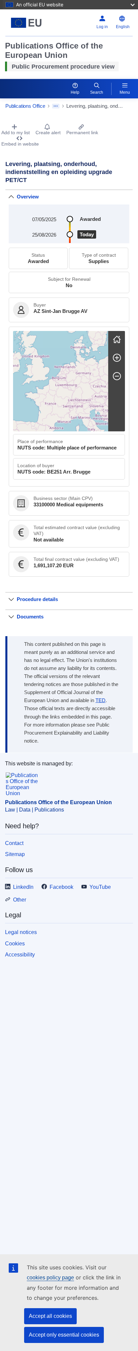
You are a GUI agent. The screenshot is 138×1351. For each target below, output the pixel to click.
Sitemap (15, 854)
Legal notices (21, 932)
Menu (125, 92)
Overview (28, 196)
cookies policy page (50, 1277)
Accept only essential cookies (64, 1335)
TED (100, 700)
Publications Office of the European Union (58, 802)
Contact (14, 843)
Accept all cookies (50, 1316)
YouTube (100, 887)
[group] (60, 381)
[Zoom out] (117, 376)
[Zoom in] (117, 357)
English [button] (123, 26)
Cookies (15, 943)
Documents (30, 616)
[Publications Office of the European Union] (28, 23)
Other (19, 900)
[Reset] (117, 339)
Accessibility (20, 954)
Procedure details (37, 599)
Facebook (61, 887)
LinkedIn (23, 887)
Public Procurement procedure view (63, 66)
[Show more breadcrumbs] (56, 106)
